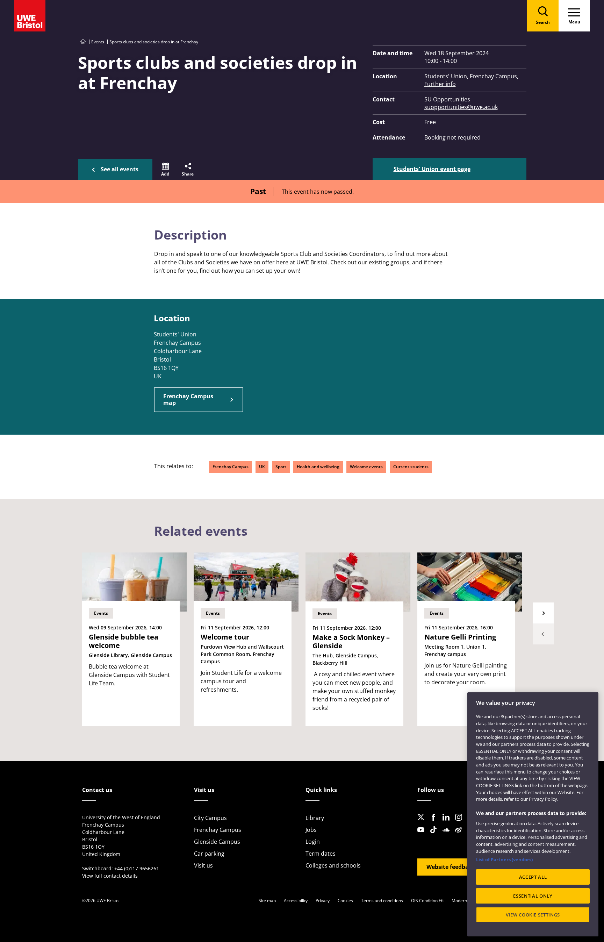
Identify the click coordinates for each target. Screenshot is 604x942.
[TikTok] (435, 835)
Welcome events (366, 467)
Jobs (311, 830)
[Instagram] (460, 823)
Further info (440, 84)
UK (262, 467)
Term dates (320, 853)
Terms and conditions (382, 901)
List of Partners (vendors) (504, 859)
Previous (543, 633)
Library (314, 818)
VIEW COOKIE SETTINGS (533, 915)
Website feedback (450, 867)
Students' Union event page (432, 169)
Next (543, 612)
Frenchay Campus (231, 467)
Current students (411, 467)
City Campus (210, 818)
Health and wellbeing (318, 467)
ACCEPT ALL (533, 877)
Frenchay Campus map (188, 399)
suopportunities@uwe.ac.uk (461, 107)
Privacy (323, 901)
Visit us (203, 865)
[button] (165, 169)
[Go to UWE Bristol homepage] (83, 42)
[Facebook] (435, 823)
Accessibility (296, 901)
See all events (119, 169)
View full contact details (110, 875)
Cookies (345, 901)
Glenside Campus (217, 841)
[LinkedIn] (448, 823)
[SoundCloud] (448, 835)
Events (97, 42)
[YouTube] (423, 835)
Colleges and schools (333, 865)
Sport (280, 467)
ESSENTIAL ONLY (532, 896)
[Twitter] (423, 823)
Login (312, 841)
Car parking (209, 853)
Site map (267, 901)
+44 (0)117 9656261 (136, 868)
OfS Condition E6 (427, 901)
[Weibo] (460, 835)
